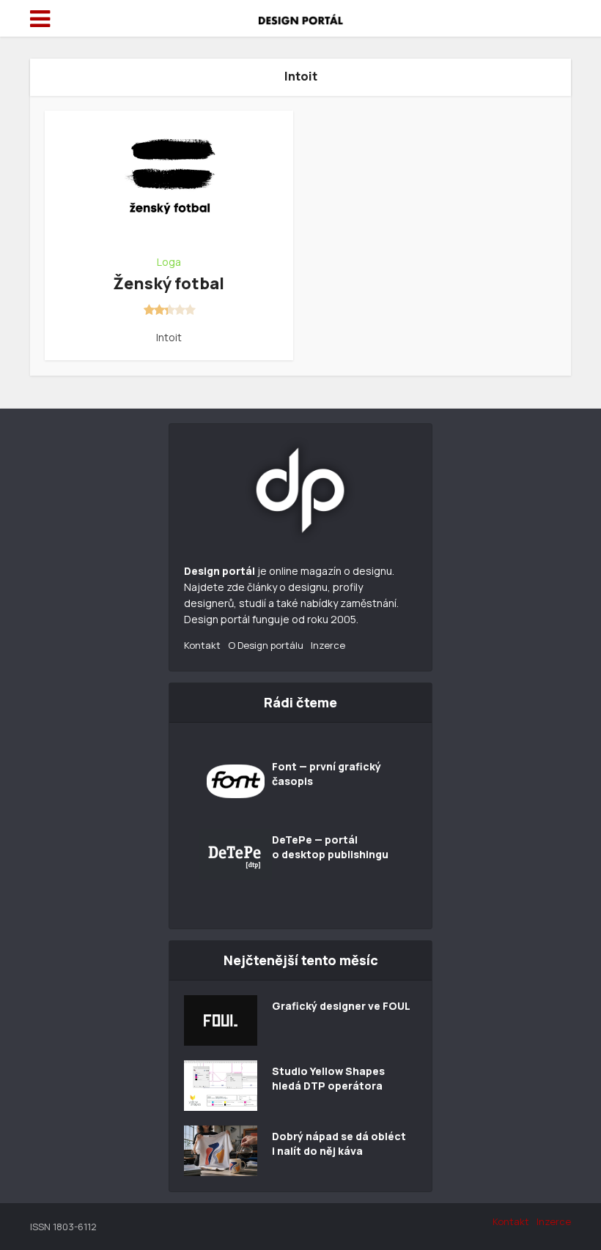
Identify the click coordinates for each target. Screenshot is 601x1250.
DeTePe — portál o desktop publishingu (330, 847)
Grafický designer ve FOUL (341, 1006)
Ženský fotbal (168, 283)
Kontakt (202, 645)
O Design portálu (265, 645)
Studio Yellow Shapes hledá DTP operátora (328, 1078)
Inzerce (328, 645)
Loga (169, 262)
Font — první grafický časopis (326, 773)
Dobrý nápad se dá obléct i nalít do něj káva (339, 1143)
